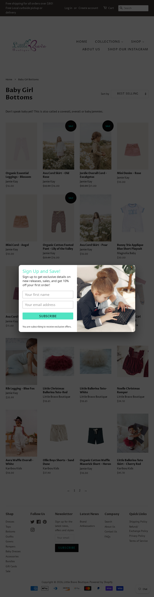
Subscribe (48, 316)
